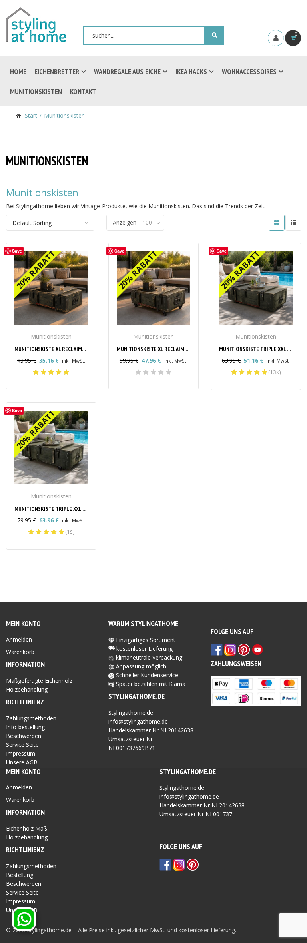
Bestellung (19, 875)
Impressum (20, 753)
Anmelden (19, 639)
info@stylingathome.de (138, 721)
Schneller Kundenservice (146, 675)
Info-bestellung (25, 727)
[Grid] (277, 223)
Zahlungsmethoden (31, 718)
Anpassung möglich (140, 666)
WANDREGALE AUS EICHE (127, 71)
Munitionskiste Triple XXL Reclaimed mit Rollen (76, 508)
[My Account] (276, 38)
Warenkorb (20, 652)
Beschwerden (23, 736)
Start (31, 115)
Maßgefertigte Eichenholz (39, 680)
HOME (18, 71)
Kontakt (83, 91)
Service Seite (22, 744)
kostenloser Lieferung (144, 648)
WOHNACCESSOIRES (249, 71)
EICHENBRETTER (56, 71)
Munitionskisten (36, 91)
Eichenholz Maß (26, 828)
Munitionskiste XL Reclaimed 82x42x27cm (66, 349)
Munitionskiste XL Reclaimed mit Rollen (168, 349)
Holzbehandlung (27, 689)
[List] (293, 223)
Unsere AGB (22, 762)
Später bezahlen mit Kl (145, 684)
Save (17, 251)
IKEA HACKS (191, 71)
